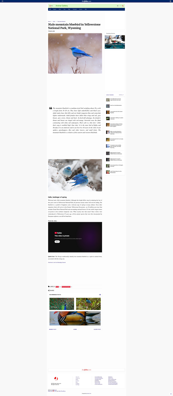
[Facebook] (117, 6)
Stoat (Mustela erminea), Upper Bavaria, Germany (115, 99)
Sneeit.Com (89, 393)
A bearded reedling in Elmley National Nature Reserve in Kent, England (116, 125)
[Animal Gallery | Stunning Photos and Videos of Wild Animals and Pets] (62, 6)
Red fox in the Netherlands (116, 105)
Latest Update (110, 95)
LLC (54, 390)
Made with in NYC (52, 391)
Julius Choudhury (61, 391)
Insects (80, 9)
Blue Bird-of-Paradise (82, 307)
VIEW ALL (121, 94)
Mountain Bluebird (61, 21)
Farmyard (75, 9)
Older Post (97, 329)
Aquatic (54, 9)
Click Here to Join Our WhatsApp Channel (57, 262)
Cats (64, 9)
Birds (60, 9)
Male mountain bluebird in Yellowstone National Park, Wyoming (116, 132)
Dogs (69, 9)
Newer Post (52, 329)
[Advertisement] (75, 16)
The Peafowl (53, 307)
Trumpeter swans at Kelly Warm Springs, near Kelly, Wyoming (115, 146)
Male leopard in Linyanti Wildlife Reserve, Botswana (116, 153)
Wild (86, 9)
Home (49, 21)
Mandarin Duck (54, 322)
